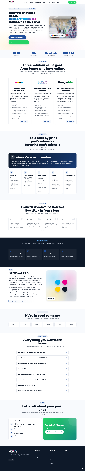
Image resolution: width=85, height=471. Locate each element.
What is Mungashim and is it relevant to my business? (31, 374)
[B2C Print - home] (11, 2)
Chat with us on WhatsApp (19, 42)
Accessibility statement (69, 453)
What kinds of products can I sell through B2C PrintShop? (32, 357)
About (44, 2)
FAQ (49, 2)
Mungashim (37, 457)
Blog (58, 2)
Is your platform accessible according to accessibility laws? (33, 379)
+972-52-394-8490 (18, 433)
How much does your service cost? (26, 385)
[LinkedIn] (12, 460)
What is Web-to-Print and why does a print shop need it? (32, 352)
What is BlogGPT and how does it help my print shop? (31, 368)
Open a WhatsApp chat (55, 432)
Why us (31, 2)
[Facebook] (9, 460)
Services (26, 2)
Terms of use (67, 457)
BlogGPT (37, 455)
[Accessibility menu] (82, 468)
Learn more (23, 121)
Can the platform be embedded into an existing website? (32, 363)
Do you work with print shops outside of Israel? (30, 390)
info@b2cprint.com (18, 437)
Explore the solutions (16, 37)
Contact (53, 2)
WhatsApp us (72, 2)
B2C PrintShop (38, 453)
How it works (38, 2)
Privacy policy (66, 455)
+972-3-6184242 (18, 430)
